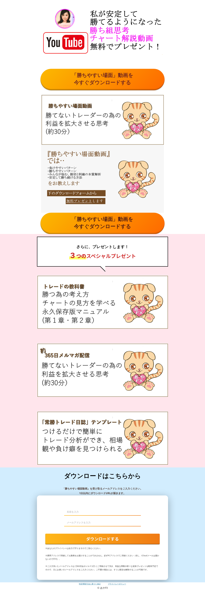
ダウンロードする (102, 539)
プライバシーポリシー (117, 584)
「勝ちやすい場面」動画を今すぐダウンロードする (102, 78)
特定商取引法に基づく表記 (90, 584)
